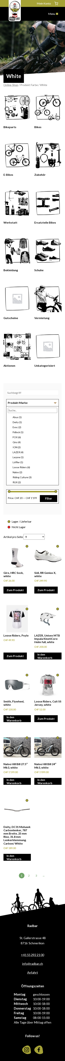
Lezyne (18, 457)
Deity (17, 422)
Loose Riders (21, 467)
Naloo (17, 472)
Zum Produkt (15, 590)
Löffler (18, 462)
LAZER (18, 452)
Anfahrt (32, 972)
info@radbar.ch (32, 964)
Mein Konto (44, 3)
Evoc (17, 427)
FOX (17, 437)
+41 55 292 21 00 (32, 955)
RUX (17, 482)
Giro (17, 442)
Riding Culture (22, 477)
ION (17, 447)
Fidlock (18, 432)
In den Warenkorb (44, 656)
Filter (48, 498)
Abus (17, 417)
